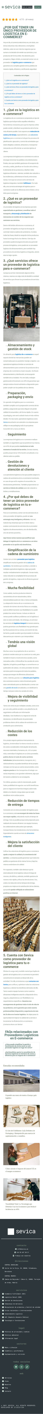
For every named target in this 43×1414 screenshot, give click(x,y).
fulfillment (27, 183)
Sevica (5, 422)
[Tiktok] (26, 1366)
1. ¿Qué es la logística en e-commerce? (17, 80)
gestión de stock (11, 688)
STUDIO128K (19, 1407)
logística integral (20, 623)
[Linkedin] (16, 1366)
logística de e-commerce (24, 354)
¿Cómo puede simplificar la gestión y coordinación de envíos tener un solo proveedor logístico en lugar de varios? (18, 1046)
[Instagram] (21, 1366)
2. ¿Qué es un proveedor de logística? (16, 83)
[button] (21, 1046)
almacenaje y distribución (20, 213)
